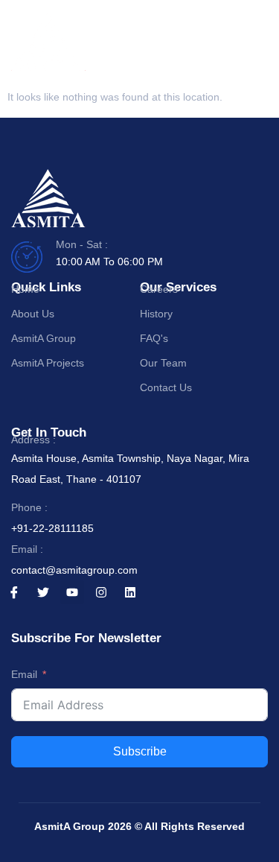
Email (24, 674)
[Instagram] (101, 592)
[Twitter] (43, 592)
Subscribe (140, 751)
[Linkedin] (130, 592)
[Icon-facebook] (14, 592)
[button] (254, 45)
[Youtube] (72, 592)
